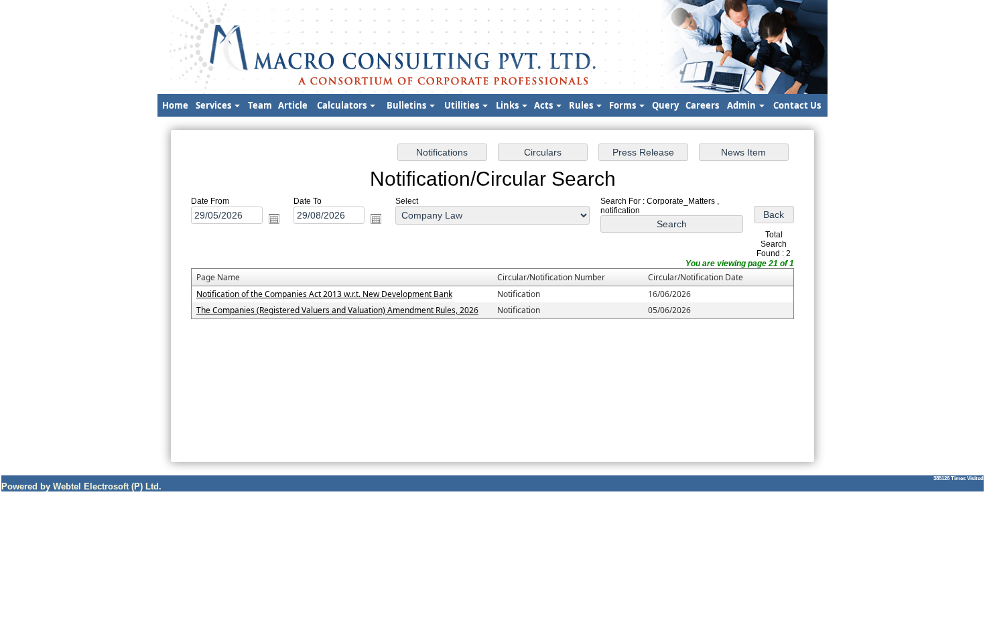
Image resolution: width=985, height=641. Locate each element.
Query (665, 105)
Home (175, 105)
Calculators (343, 105)
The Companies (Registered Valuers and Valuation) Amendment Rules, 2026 (337, 310)
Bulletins (407, 105)
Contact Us (797, 105)
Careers (702, 105)
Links (508, 105)
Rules (582, 105)
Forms (623, 105)
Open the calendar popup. (274, 218)
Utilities (462, 105)
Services (214, 105)
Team (260, 105)
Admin (742, 105)
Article (293, 105)
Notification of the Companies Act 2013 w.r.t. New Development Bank (324, 294)
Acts (544, 105)
